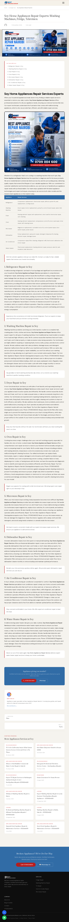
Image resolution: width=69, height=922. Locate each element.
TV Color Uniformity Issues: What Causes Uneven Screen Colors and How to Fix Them (19, 750)
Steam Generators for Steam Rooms (48, 777)
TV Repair (38, 886)
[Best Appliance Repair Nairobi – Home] (11, 2)
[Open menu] (63, 3)
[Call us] (4, 912)
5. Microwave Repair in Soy (15, 77)
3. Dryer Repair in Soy (13, 71)
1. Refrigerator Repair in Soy (15, 66)
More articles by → (12, 706)
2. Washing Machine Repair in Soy (17, 69)
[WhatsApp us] (4, 918)
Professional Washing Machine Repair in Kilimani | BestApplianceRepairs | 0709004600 (18, 812)
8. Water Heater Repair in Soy (15, 85)
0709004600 (8, 908)
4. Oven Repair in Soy (13, 74)
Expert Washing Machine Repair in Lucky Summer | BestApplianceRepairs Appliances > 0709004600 (49, 796)
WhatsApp (42, 680)
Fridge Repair (39, 880)
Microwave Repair (41, 892)
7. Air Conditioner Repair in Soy (16, 82)
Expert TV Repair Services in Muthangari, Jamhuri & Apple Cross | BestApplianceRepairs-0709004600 (19, 780)
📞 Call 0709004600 (26, 865)
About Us (7, 900)
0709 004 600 (29, 680)
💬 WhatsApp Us (44, 865)
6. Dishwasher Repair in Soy (15, 80)
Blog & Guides (8, 902)
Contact (6, 905)
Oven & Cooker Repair (42, 889)
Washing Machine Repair (43, 883)
